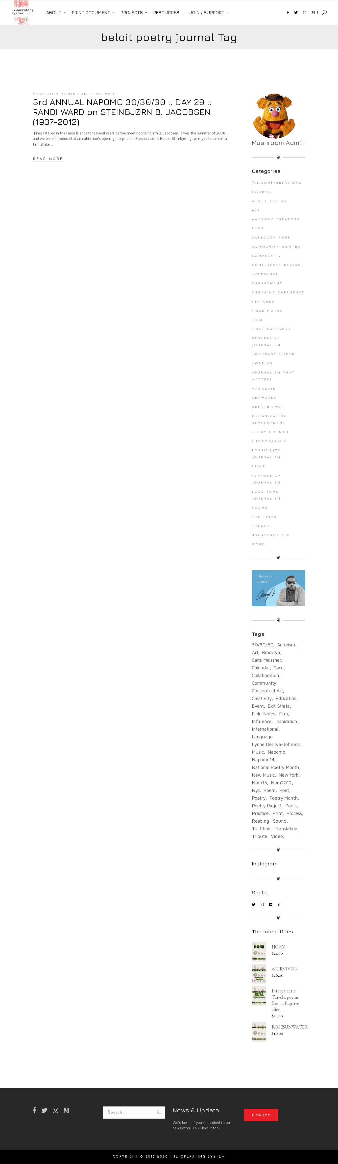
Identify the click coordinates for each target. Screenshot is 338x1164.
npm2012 (281, 782)
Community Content (278, 246)
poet (284, 790)
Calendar (261, 667)
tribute (259, 836)
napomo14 (263, 759)
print (277, 813)
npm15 (259, 782)
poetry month (283, 798)
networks (264, 397)
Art (256, 210)
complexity (267, 256)
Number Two (267, 407)
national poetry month (275, 767)
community (264, 683)
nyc (256, 790)
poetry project (266, 805)
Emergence (265, 274)
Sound (260, 507)
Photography (269, 441)
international (265, 729)
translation (285, 828)
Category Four (271, 237)
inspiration (286, 721)
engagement (267, 283)
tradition (261, 828)
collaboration (265, 675)
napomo (276, 752)
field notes (263, 713)
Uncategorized (271, 535)
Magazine (264, 388)
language (262, 736)
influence (261, 721)
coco (278, 667)
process (294, 813)
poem (269, 790)
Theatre (262, 526)
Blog (258, 228)
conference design (276, 265)
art (255, 652)
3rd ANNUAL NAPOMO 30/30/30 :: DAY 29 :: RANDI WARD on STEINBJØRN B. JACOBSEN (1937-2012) (122, 112)
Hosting (262, 363)
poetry (259, 798)
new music (263, 775)
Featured (263, 301)
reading (260, 821)
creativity (262, 698)
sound (279, 821)
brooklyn (271, 652)
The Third (264, 517)
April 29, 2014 (98, 94)
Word (259, 544)
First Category (272, 329)
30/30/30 (262, 192)
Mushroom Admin (54, 94)
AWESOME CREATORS (276, 219)
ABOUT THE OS (269, 201)
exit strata (279, 706)
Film (257, 320)
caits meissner (266, 660)
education (286, 698)
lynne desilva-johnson (276, 744)
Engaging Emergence (278, 292)
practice (260, 813)
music (258, 752)
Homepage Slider (273, 354)
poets (291, 805)
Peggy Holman (270, 432)
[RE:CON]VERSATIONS (277, 182)
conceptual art (267, 690)
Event (258, 706)
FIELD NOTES (267, 310)
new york (288, 775)
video (277, 836)
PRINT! (259, 466)
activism (286, 644)
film (283, 713)
